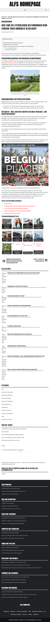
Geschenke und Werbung (7, 395)
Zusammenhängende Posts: (10, 49)
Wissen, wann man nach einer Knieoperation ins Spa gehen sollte (22, 369)
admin (4, 32)
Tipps (3, 416)
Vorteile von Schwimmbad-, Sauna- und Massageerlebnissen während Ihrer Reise (25, 356)
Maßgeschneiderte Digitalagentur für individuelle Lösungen (14, 562)
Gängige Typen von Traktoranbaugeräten (10, 494)
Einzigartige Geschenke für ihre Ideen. (16, 296)
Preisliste (3, 474)
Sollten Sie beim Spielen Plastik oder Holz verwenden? (13, 550)
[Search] (45, 10)
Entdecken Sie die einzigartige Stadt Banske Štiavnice (13, 523)
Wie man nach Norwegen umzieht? (12, 213)
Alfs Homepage (25, 4)
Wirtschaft (24, 614)
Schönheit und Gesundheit (7, 413)
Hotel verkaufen (8, 203)
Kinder (29, 611)
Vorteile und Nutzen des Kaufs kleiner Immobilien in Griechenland (19, 206)
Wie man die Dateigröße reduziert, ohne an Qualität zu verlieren (15, 535)
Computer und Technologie (7, 392)
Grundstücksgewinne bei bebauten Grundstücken (13, 42)
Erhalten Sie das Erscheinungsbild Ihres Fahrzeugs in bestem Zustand (23, 273)
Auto (3, 389)
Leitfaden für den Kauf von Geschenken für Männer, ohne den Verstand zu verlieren (19, 594)
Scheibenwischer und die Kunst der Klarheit (17, 286)
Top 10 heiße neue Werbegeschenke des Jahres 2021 (13, 450)
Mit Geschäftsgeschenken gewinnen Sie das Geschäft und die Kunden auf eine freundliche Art (21, 567)
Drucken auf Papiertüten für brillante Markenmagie (19, 305)
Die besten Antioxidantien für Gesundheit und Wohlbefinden (14, 582)
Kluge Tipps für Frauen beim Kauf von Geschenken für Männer (15, 597)
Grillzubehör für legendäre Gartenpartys (10, 506)
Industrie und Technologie (7, 401)
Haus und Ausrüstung (6, 21)
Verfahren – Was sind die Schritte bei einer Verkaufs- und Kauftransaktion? (18, 46)
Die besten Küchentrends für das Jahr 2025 (17, 316)
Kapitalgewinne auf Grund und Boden (10, 44)
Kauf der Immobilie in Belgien (10, 62)
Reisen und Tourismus (6, 410)
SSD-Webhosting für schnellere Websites (16, 346)
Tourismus (30, 614)
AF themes (39, 619)
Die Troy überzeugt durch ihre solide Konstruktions (16, 208)
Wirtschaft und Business (7, 419)
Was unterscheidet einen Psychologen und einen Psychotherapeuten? (14, 261)
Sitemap (3, 445)
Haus (45, 611)
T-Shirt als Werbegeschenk (39, 260)
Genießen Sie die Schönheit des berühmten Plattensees (13, 518)
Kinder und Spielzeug (6, 404)
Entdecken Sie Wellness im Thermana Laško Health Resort (14, 520)
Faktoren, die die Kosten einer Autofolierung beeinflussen (14, 491)
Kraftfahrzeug (5, 407)
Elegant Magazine (31, 619)
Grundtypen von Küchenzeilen (14, 326)
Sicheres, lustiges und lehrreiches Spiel (10, 547)
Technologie (12, 611)
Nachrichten (35, 614)
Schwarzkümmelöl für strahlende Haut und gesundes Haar (14, 579)
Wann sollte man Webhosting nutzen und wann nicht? (19, 334)
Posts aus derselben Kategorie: (11, 48)
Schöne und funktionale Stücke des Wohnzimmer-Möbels (17, 211)
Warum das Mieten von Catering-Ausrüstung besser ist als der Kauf (16, 565)
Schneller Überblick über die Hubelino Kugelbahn (12, 553)
